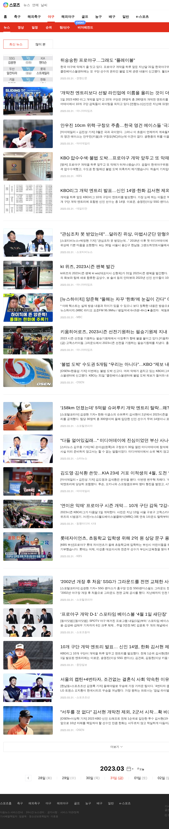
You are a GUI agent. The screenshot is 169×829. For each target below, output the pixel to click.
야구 (48, 803)
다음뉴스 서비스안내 (11, 812)
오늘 (141, 769)
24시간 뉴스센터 (35, 812)
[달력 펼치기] (130, 769)
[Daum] (5, 4)
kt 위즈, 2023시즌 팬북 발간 (87, 266)
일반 (111, 803)
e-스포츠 (125, 803)
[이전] (28, 778)
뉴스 (26, 5)
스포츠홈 (6, 803)
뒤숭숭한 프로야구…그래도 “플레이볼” (97, 60)
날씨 (44, 5)
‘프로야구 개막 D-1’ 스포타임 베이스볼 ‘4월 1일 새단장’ (113, 614)
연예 (35, 5)
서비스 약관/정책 (69, 812)
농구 (88, 803)
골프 (77, 803)
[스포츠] (14, 5)
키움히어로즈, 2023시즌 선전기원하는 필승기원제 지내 (113, 331)
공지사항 (52, 812)
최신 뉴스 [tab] (15, 44)
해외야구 (62, 803)
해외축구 (34, 803)
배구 (99, 803)
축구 (20, 803)
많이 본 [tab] (40, 44)
